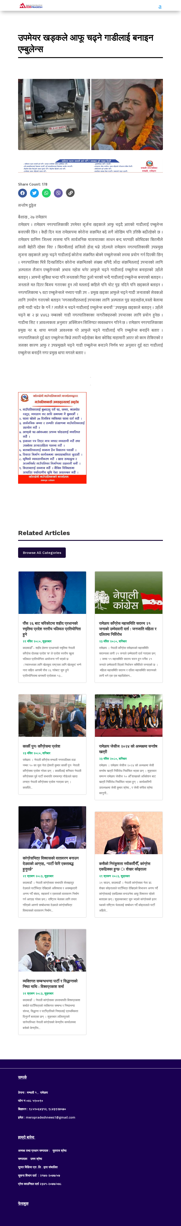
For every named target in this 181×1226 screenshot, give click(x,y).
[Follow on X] (90, 1062)
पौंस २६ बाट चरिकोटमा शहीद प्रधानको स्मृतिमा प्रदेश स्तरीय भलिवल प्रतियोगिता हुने (52, 629)
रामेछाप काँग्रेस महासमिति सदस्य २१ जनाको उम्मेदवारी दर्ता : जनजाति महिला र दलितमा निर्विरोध (127, 629)
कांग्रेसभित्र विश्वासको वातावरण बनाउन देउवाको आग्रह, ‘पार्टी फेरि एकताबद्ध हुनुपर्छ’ (51, 863)
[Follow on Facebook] (81, 1062)
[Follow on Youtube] (99, 1062)
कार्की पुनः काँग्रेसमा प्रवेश (42, 746)
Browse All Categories (42, 553)
